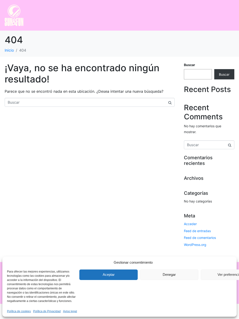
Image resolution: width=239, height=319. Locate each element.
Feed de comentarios (200, 238)
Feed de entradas (197, 231)
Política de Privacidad (47, 311)
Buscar (189, 65)
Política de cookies (19, 311)
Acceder (190, 224)
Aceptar (109, 274)
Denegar (169, 274)
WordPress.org (195, 245)
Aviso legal (70, 311)
